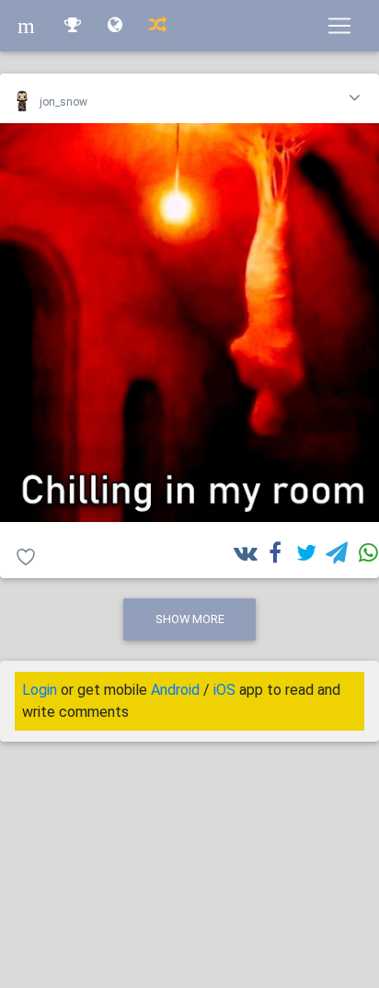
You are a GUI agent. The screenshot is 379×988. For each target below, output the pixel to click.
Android (175, 689)
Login (39, 689)
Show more (189, 619)
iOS (224, 689)
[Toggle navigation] (339, 25)
